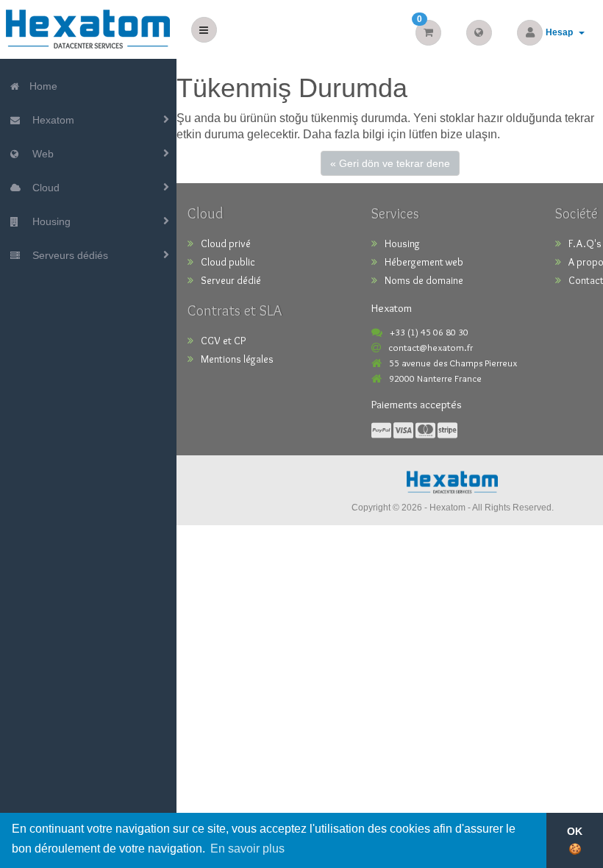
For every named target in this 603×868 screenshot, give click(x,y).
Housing (48, 221)
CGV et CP (223, 340)
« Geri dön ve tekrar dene (390, 163)
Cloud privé (226, 243)
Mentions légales (237, 359)
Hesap (561, 32)
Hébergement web (424, 261)
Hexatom (50, 120)
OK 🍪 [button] (574, 840)
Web (40, 154)
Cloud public (228, 261)
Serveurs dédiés (67, 255)
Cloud (43, 187)
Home (41, 86)
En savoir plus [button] (247, 848)
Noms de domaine (424, 280)
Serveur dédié (231, 280)
